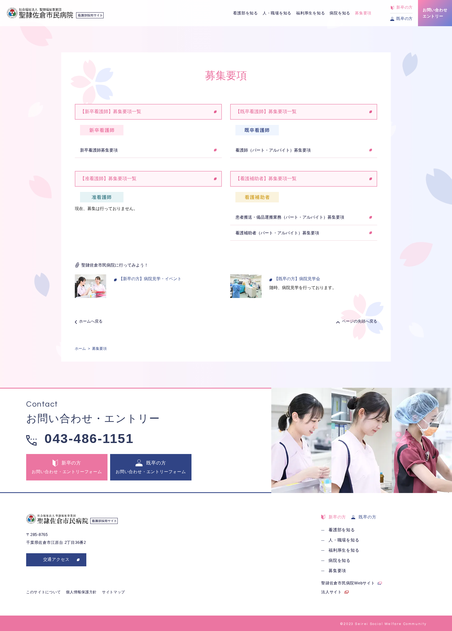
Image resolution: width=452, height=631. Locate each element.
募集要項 (363, 13)
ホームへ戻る (91, 321)
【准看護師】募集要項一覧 (108, 178)
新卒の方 (337, 517)
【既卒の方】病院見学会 (297, 278)
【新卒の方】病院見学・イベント (150, 278)
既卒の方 (367, 517)
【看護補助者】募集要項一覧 (266, 178)
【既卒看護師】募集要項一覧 (266, 111)
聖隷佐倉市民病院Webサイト (348, 583)
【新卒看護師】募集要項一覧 (110, 111)
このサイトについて (43, 592)
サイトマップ (113, 592)
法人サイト (331, 592)
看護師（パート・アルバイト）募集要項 (273, 150)
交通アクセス (56, 559)
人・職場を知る (277, 13)
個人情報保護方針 (81, 592)
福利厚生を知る (310, 13)
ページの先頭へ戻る (359, 321)
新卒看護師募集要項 (99, 150)
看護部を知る (245, 13)
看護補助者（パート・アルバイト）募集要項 (277, 233)
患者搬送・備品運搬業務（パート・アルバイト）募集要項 (289, 217)
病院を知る (340, 13)
